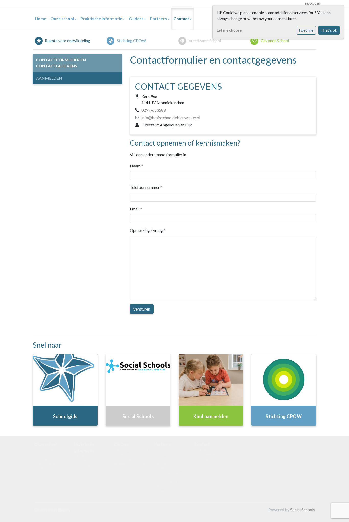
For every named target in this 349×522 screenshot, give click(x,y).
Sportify (159, 468)
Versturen (141, 308)
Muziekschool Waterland (164, 493)
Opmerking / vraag (148, 230)
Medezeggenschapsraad (130, 450)
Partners (159, 18)
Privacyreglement (86, 465)
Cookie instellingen (52, 509)
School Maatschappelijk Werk (170, 475)
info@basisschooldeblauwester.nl (170, 117)
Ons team (41, 454)
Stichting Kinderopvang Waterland (170, 461)
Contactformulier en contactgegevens (61, 62)
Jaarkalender (83, 460)
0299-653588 (153, 110)
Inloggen (312, 3)
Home (40, 18)
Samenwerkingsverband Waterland (170, 452)
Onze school (62, 18)
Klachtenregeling (126, 459)
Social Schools (302, 509)
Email (136, 208)
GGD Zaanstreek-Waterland (166, 484)
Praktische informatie (101, 18)
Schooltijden (82, 456)
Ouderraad (122, 454)
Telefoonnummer (146, 187)
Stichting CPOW (45, 468)
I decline (306, 30)
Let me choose (229, 30)
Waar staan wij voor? (48, 450)
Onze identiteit (44, 459)
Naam (136, 165)
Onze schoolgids (45, 463)
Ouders (136, 18)
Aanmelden (49, 78)
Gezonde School (45, 477)
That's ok (329, 30)
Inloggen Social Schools (130, 463)
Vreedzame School (47, 473)
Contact (181, 18)
